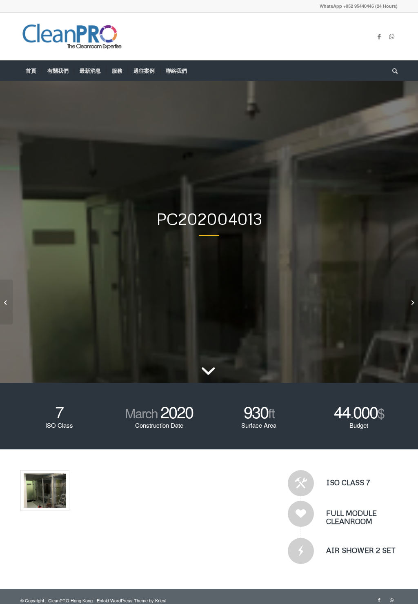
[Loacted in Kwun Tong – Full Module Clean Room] (6, 302)
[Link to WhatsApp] (391, 36)
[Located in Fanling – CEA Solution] (411, 302)
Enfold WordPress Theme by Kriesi (131, 600)
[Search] (392, 70)
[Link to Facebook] (379, 36)
